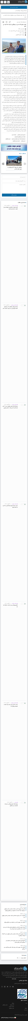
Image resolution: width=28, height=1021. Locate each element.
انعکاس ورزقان (17, 972)
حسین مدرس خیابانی (21, 134)
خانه (23, 15)
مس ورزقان (23, 141)
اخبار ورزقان (12, 1005)
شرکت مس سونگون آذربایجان (20, 137)
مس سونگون (8, 139)
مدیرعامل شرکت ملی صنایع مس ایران (18, 139)
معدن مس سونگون (16, 141)
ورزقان (13, 1003)
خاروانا (26, 1008)
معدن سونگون (5, 1005)
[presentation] (25, 164)
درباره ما (25, 1010)
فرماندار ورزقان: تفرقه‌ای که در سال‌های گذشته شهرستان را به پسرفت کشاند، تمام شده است (10, 308)
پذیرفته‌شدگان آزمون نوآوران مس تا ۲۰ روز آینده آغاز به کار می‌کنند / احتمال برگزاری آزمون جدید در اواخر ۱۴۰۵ (10, 408)
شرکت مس (14, 134)
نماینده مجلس (11, 1006)
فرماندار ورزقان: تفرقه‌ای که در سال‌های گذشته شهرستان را (15, 10)
